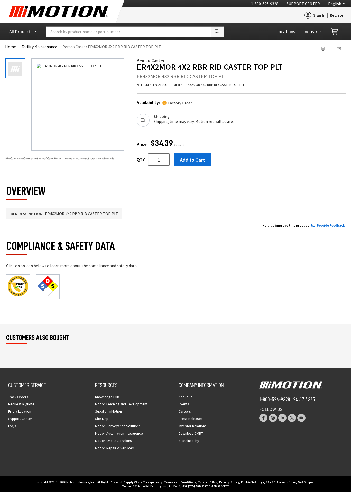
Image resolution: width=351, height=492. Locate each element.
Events (184, 404)
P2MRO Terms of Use (281, 482)
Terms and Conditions (180, 482)
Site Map (101, 418)
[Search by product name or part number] (217, 32)
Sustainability (189, 440)
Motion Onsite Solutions (113, 440)
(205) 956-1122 (198, 486)
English (334, 3)
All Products (21, 31)
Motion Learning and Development (121, 404)
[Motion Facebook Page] (263, 418)
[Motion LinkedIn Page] (282, 418)
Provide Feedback (331, 225)
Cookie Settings (252, 482)
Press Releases (191, 418)
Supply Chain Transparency (143, 482)
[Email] (339, 48)
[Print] (323, 48)
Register (337, 15)
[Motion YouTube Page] (301, 418)
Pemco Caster (150, 60)
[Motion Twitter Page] (292, 418)
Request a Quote (21, 404)
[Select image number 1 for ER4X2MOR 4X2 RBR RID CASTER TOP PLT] (15, 68)
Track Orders (18, 396)
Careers (185, 411)
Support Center (303, 3)
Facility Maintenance (39, 46)
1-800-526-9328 (264, 3)
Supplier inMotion (108, 411)
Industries (313, 31)
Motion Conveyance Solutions (118, 426)
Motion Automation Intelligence (119, 433)
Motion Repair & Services (114, 448)
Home (10, 46)
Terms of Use (207, 482)
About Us (185, 396)
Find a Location (19, 411)
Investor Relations (193, 426)
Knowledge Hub (107, 396)
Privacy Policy (229, 482)
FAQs (12, 426)
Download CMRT (191, 433)
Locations (285, 31)
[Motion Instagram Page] (273, 418)
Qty (141, 159)
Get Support (307, 482)
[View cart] (335, 32)
